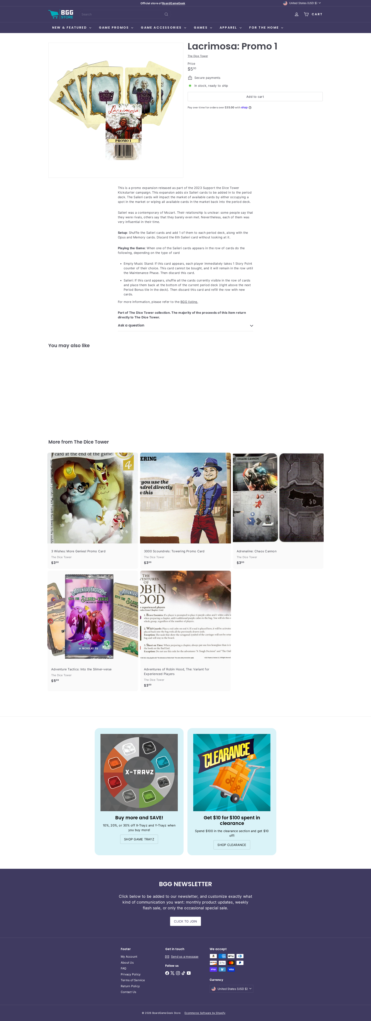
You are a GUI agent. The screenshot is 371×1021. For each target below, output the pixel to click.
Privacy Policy (130, 974)
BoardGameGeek (173, 3)
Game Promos (114, 27)
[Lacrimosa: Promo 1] (69, 391)
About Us (127, 962)
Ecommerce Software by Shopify (205, 1012)
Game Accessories (162, 27)
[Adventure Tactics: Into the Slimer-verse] (92, 629)
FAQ (123, 968)
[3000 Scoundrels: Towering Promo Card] (185, 511)
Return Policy (130, 986)
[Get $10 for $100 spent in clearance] (232, 772)
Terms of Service (133, 980)
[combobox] (125, 14)
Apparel (229, 27)
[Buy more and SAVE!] (139, 772)
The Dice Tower (91, 442)
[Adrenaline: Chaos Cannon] (278, 511)
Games (201, 27)
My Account (129, 956)
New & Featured (70, 27)
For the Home (264, 27)
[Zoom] (116, 110)
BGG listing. (189, 302)
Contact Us (128, 992)
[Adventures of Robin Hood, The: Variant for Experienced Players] (185, 631)
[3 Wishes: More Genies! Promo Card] (92, 511)
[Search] (166, 14)
